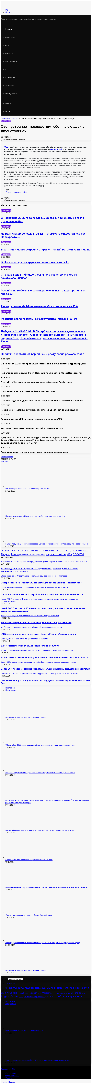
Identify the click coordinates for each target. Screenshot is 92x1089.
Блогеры (69, 551)
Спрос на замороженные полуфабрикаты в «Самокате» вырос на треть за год (42, 594)
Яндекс (5, 554)
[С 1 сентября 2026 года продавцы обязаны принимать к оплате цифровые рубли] (22, 742)
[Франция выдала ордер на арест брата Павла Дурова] (22, 913)
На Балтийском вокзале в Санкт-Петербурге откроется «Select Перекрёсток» (39, 830)
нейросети (75, 554)
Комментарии (7, 457)
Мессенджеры (11, 61)
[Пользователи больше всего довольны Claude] (22, 715)
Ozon (6, 147)
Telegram (33, 550)
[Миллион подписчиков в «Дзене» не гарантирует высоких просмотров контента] (22, 770)
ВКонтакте (78, 550)
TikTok (40, 551)
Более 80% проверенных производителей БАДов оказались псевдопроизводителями (46, 669)
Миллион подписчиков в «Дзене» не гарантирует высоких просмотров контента (40, 772)
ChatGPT (5, 551)
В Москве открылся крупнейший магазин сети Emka (35, 262)
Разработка (10, 77)
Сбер (86, 551)
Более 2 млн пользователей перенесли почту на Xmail (29, 860)
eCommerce (10, 37)
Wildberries (48, 550)
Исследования (11, 93)
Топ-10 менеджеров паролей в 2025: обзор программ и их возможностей (37, 1060)
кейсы (21, 555)
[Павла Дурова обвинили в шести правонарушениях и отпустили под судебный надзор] (22, 940)
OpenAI (20, 551)
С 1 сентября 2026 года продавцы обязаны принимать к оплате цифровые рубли (39, 745)
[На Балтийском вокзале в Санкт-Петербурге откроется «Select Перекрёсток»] (22, 828)
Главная (4, 118)
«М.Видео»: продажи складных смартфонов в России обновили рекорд (38, 634)
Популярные (10, 690)
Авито (63, 551)
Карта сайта (10, 1073)
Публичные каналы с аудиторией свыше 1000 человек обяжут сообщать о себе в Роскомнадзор (47, 887)
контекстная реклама (34, 554)
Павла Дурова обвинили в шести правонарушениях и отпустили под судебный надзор (42, 943)
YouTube (58, 551)
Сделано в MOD (8, 1069)
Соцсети (9, 53)
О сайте (8, 1078)
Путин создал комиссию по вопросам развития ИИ (27, 488)
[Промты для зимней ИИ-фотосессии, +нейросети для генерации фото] (22, 514)
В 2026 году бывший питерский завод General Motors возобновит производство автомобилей (46, 544)
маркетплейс (56, 149)
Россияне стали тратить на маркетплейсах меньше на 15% (39, 319)
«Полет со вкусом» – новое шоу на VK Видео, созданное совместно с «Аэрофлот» (44, 657)
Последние (10, 688)
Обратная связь (12, 1075)
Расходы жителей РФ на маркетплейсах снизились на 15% (39, 306)
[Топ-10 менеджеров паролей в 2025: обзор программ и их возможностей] (22, 1058)
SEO (7, 45)
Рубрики (4, 979)
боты (15, 554)
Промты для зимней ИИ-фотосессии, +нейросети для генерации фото (35, 516)
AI (6, 69)
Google (13, 550)
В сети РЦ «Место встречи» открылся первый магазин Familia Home (45, 249)
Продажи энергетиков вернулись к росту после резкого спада (42, 354)
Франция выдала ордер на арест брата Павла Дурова (28, 915)
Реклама (8, 29)
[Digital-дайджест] (18, 6)
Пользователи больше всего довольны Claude (25, 717)
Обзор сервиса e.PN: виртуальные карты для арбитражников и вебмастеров (41, 582)
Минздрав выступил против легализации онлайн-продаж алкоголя (36, 622)
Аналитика (9, 85)
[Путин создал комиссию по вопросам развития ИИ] (22, 486)
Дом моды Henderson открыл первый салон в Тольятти (30, 645)
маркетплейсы (20, 192)
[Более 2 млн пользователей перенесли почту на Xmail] (22, 857)
